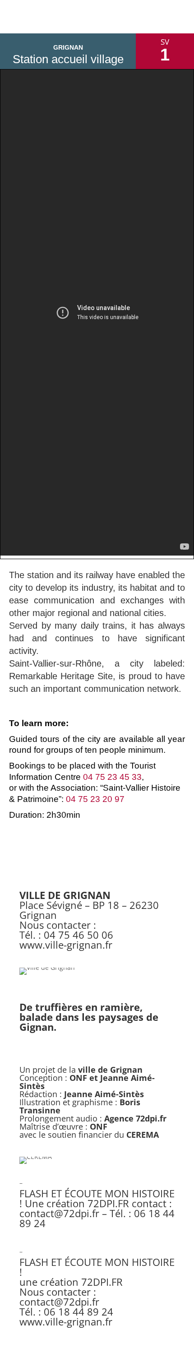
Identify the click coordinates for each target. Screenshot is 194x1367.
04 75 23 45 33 (112, 777)
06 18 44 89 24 (78, 1311)
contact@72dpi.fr (59, 1213)
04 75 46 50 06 (78, 934)
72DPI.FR (108, 1203)
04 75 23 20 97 (95, 799)
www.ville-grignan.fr (65, 944)
